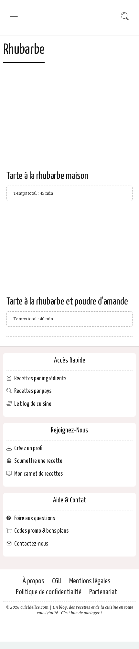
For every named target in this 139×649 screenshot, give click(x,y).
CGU (56, 581)
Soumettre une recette (38, 461)
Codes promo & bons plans (41, 531)
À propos (33, 581)
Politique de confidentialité (48, 592)
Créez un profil (29, 448)
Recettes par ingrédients (40, 378)
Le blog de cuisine (32, 404)
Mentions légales (90, 581)
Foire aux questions (34, 518)
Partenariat (103, 592)
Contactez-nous (31, 544)
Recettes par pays (32, 391)
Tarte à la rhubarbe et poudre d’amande (67, 301)
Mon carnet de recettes (38, 474)
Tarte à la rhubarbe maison (47, 176)
